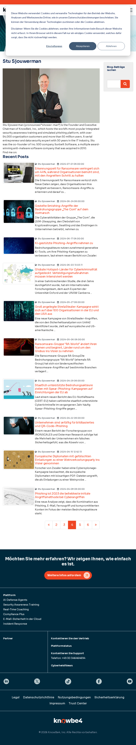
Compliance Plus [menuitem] (13, 614)
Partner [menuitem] (8, 638)
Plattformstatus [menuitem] (61, 645)
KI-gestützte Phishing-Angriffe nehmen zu (64, 243)
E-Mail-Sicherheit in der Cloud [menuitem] (22, 619)
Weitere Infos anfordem (64, 575)
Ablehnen (111, 46)
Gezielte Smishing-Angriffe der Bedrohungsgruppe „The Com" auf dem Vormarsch (61, 209)
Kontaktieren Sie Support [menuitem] (67, 653)
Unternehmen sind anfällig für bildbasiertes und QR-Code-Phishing (64, 424)
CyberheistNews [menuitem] (62, 665)
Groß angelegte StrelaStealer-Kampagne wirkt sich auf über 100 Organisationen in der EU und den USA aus (67, 310)
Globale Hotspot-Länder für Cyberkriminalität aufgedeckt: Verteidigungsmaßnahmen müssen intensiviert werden (66, 273)
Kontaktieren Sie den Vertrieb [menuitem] (70, 638)
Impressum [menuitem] (57, 703)
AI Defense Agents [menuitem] (15, 599)
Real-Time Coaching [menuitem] (16, 609)
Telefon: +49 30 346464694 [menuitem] (68, 658)
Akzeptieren (83, 46)
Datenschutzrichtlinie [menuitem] (38, 697)
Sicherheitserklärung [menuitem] (109, 697)
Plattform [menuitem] (9, 595)
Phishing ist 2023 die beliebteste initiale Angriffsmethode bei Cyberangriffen (62, 495)
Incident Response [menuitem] (15, 623)
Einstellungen (54, 46)
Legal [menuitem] (15, 697)
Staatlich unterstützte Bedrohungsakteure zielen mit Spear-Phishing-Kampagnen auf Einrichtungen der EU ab (64, 388)
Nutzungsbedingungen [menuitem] (74, 697)
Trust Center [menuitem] (78, 703)
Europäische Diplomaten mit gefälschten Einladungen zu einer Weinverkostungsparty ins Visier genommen (67, 459)
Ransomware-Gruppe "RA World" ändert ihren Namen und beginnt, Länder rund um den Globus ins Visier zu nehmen (66, 347)
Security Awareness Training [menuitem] (21, 604)
